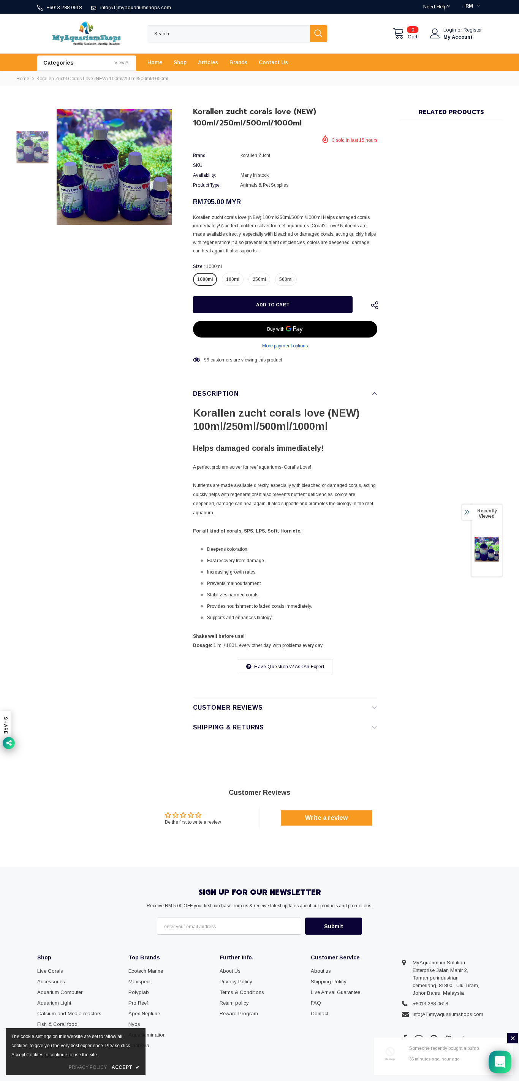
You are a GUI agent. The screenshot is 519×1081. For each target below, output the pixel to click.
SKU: (198, 165)
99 (206, 360)
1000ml (205, 279)
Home (22, 78)
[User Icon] (435, 33)
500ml (286, 279)
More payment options (285, 346)
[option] (114, 166)
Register (473, 30)
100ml (232, 279)
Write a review (326, 818)
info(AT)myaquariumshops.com (135, 7)
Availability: (204, 175)
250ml (259, 279)
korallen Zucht (255, 155)
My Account (458, 37)
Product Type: (207, 185)
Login (450, 30)
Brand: (200, 155)
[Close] (512, 1038)
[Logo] (86, 33)
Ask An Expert (309, 666)
